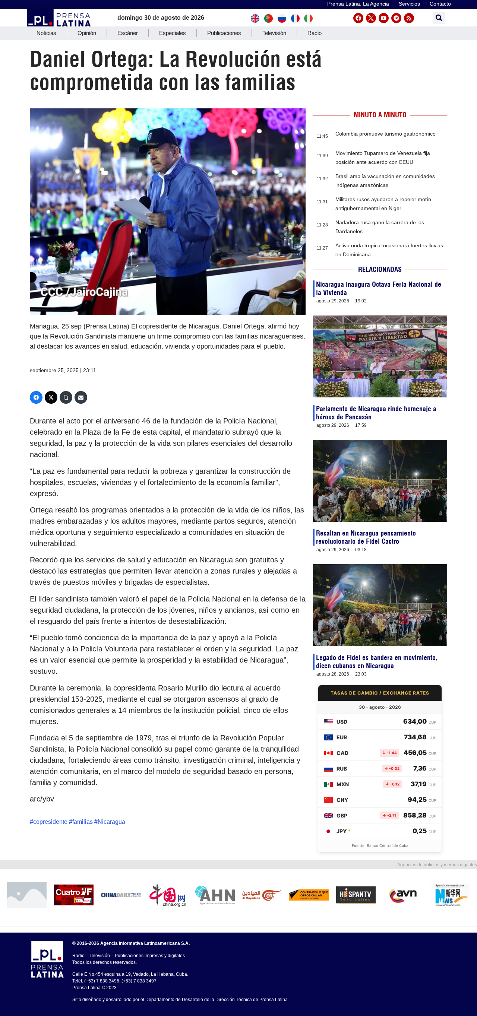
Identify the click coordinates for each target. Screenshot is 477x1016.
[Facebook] (358, 18)
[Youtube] (384, 18)
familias (82, 822)
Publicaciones (224, 33)
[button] (439, 18)
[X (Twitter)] (51, 397)
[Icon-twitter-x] (371, 18)
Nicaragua (111, 822)
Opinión (87, 33)
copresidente (50, 822)
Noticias (46, 33)
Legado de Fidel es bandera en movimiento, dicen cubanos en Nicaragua (377, 661)
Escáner (127, 33)
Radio (314, 33)
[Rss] (409, 18)
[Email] (81, 397)
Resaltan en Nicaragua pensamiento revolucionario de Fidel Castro (366, 537)
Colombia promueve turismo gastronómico (385, 134)
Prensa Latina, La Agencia (358, 4)
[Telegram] (396, 18)
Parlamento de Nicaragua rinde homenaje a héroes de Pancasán (376, 412)
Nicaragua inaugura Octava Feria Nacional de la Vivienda (378, 288)
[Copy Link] (66, 397)
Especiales (172, 33)
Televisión (274, 33)
